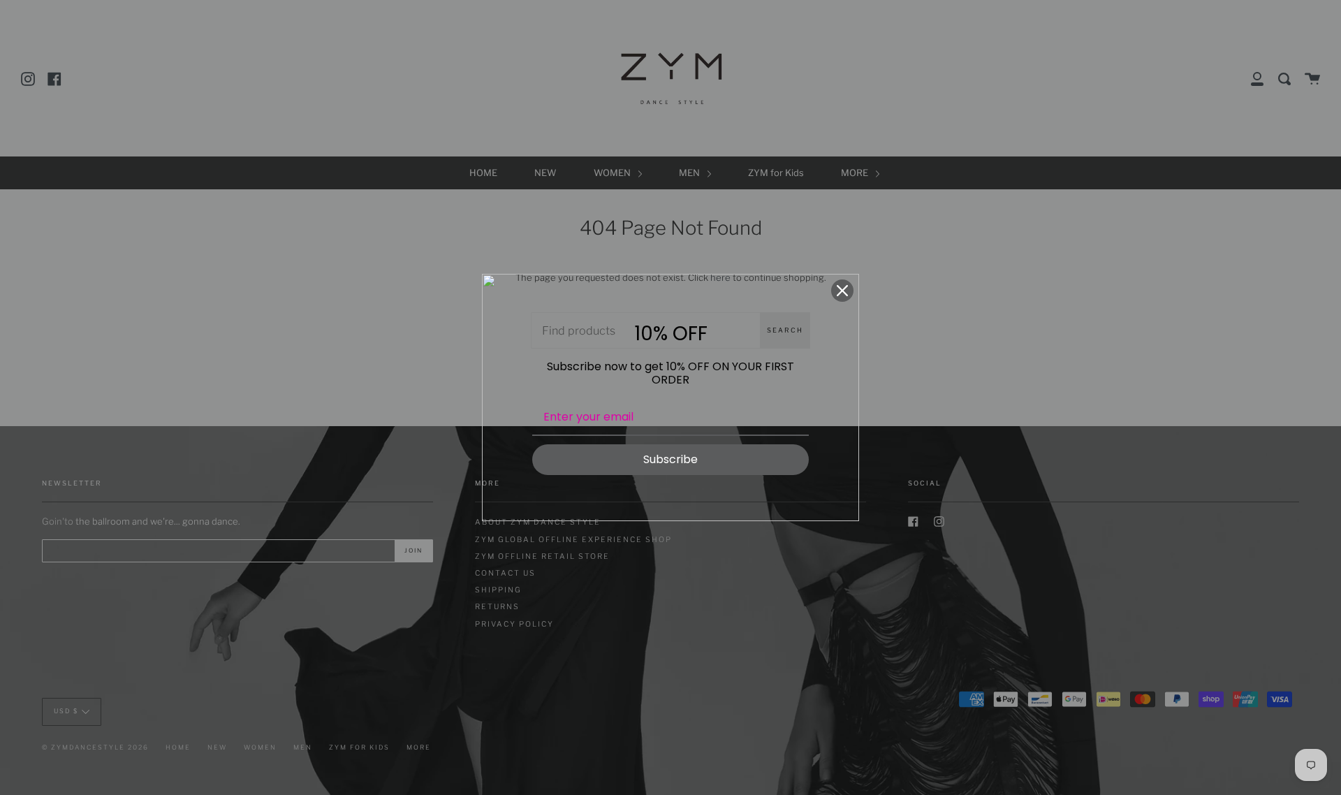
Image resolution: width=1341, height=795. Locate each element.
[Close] (842, 290)
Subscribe (670, 459)
